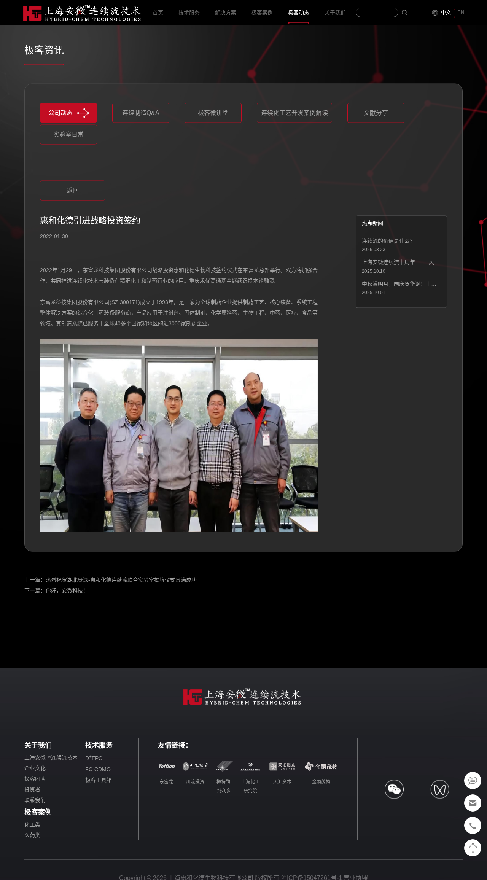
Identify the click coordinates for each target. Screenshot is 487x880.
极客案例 (262, 13)
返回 (73, 191)
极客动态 (298, 13)
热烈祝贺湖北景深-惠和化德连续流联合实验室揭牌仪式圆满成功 (121, 581)
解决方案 (225, 13)
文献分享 (376, 114)
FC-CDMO (98, 770)
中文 (446, 12)
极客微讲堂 (213, 114)
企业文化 (35, 769)
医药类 (32, 836)
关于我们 (335, 13)
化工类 (32, 826)
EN (460, 12)
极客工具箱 (98, 781)
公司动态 (60, 114)
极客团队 (35, 780)
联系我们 (35, 801)
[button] (174, 172)
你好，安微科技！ (67, 592)
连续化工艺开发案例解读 (294, 114)
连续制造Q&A (140, 114)
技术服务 (189, 13)
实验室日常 (68, 135)
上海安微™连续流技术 (51, 759)
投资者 (32, 791)
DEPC (93, 759)
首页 (158, 13)
